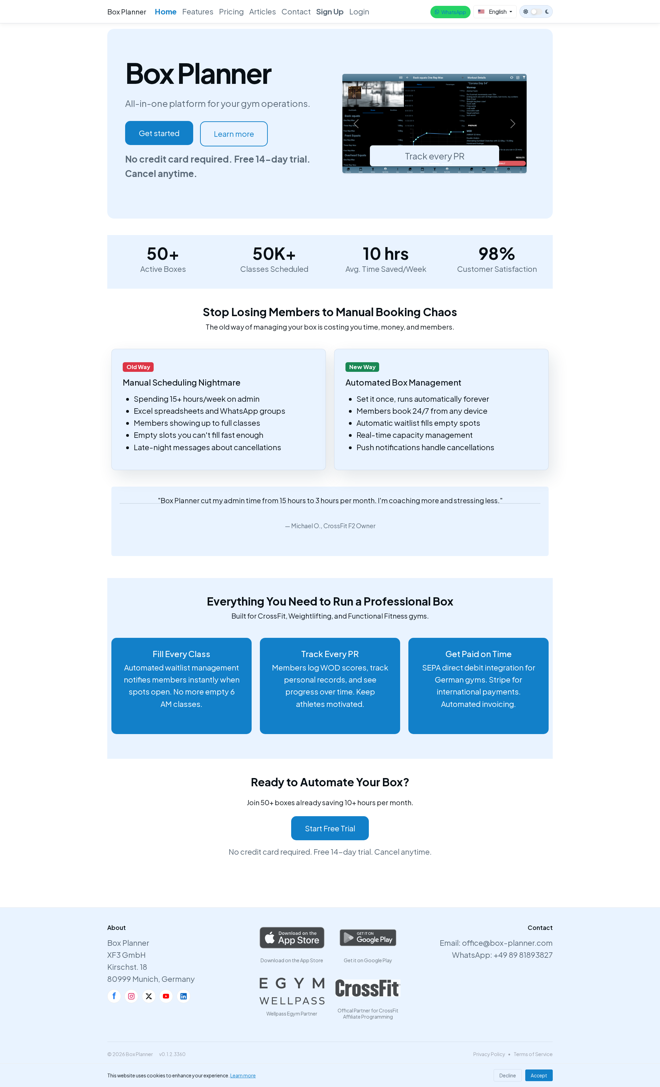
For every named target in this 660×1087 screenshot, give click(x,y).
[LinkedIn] (183, 996)
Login (359, 11)
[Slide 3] (447, 164)
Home (166, 11)
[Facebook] (114, 996)
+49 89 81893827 (523, 955)
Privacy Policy (489, 1054)
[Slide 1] (422, 164)
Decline (507, 1075)
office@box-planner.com (507, 942)
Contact (296, 11)
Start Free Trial (330, 828)
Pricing (231, 11)
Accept (539, 1075)
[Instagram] (131, 996)
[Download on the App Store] (292, 938)
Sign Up (330, 11)
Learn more (234, 133)
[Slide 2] (434, 164)
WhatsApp (453, 12)
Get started (159, 133)
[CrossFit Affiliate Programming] (368, 988)
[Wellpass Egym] (292, 991)
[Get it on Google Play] (368, 938)
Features (197, 11)
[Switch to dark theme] (536, 11)
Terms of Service (533, 1054)
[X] (149, 996)
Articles (262, 11)
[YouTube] (166, 996)
